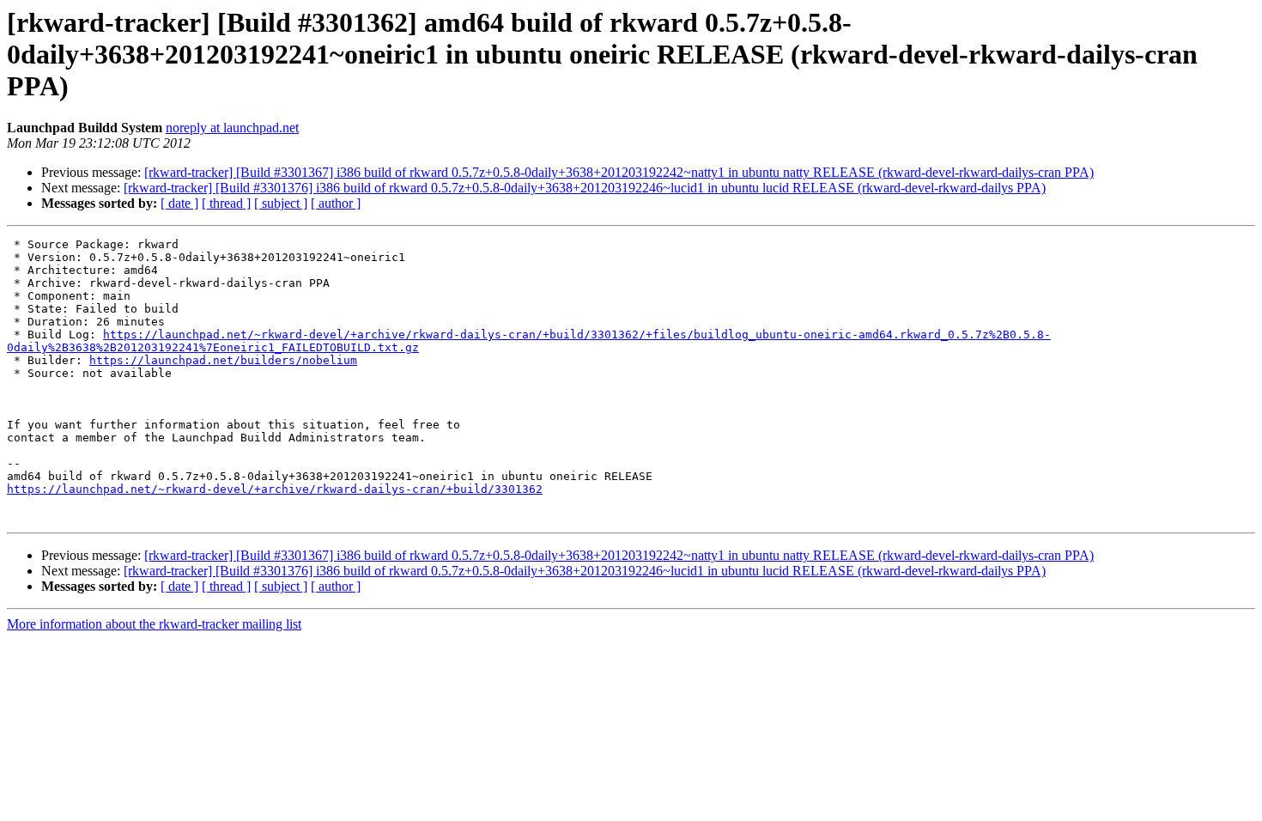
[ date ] (179, 203)
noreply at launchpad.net (232, 127)
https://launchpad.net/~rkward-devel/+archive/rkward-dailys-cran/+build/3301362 (275, 489)
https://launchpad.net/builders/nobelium (223, 360)
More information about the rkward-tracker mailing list (154, 624)
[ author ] (336, 203)
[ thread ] (226, 203)
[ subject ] (280, 203)
